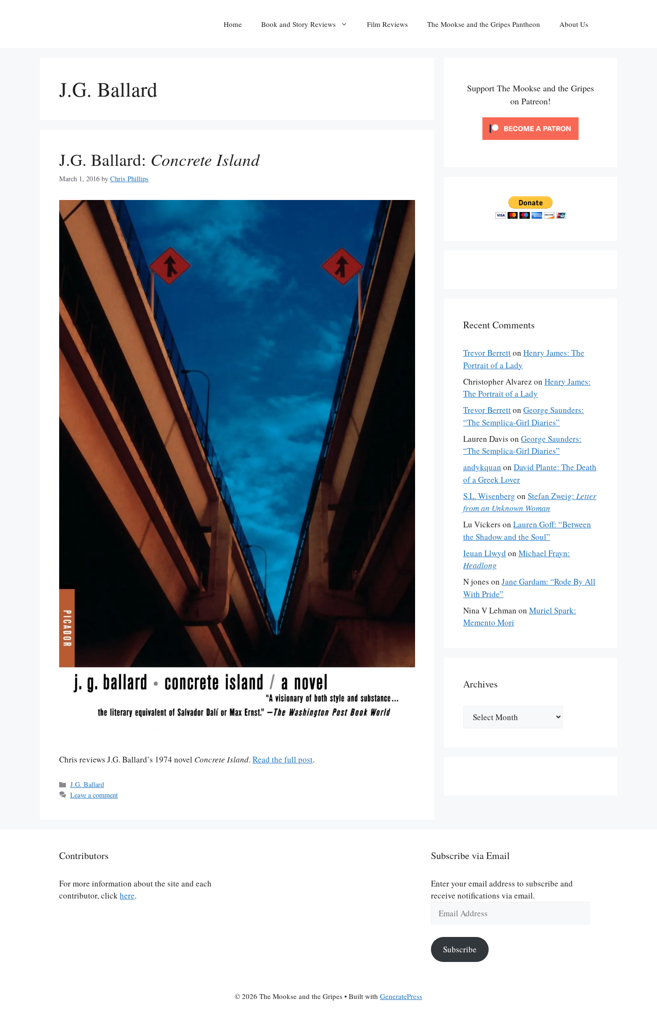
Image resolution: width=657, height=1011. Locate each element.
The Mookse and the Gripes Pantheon (483, 24)
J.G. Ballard (87, 784)
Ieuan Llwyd (484, 553)
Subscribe (460, 949)
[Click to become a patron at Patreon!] (530, 141)
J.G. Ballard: (159, 159)
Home (233, 24)
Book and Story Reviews (298, 24)
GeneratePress (401, 996)
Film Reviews (387, 24)
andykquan (482, 467)
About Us (573, 24)
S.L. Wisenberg (489, 495)
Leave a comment (94, 794)
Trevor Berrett (487, 352)
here (127, 895)
